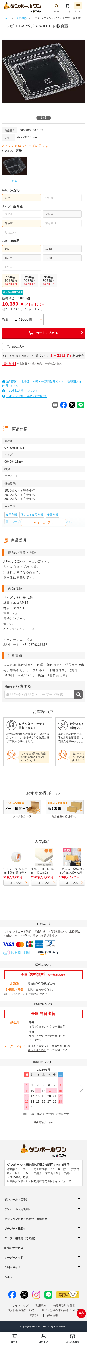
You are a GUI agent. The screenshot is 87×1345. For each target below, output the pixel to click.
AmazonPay (22, 935)
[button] (72, 1338)
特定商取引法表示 (64, 1305)
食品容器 (11, 514)
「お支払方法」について (22, 390)
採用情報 (52, 1315)
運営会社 (34, 1315)
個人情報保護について (21, 1310)
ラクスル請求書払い (45, 935)
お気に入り (18, 346)
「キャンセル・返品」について (26, 396)
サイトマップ (20, 1305)
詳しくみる (16, 883)
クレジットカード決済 (17, 931)
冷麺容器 (52, 514)
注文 (81, 1312)
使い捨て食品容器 (32, 514)
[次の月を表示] (80, 1089)
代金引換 (40, 931)
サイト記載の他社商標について (60, 1310)
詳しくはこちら (13, 994)
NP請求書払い (57, 931)
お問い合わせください (41, 989)
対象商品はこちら (43, 1122)
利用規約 (40, 1305)
